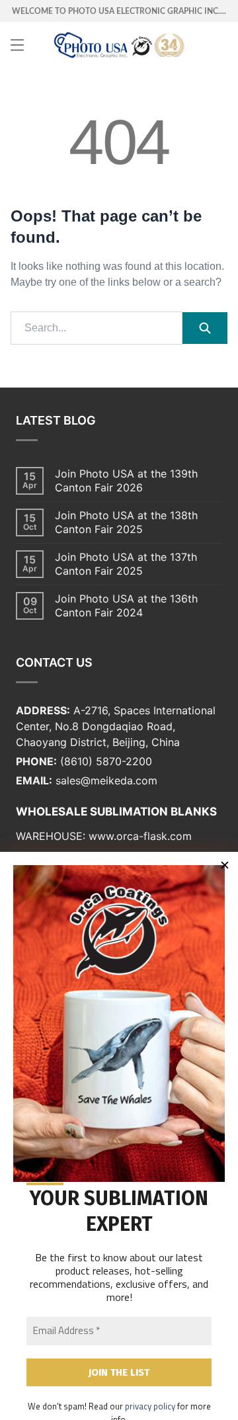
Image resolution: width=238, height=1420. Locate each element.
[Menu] (17, 45)
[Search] (204, 328)
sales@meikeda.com (106, 780)
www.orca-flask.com (140, 836)
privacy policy (150, 1406)
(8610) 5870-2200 (106, 761)
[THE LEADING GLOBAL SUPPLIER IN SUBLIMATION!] (119, 45)
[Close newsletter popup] (224, 865)
